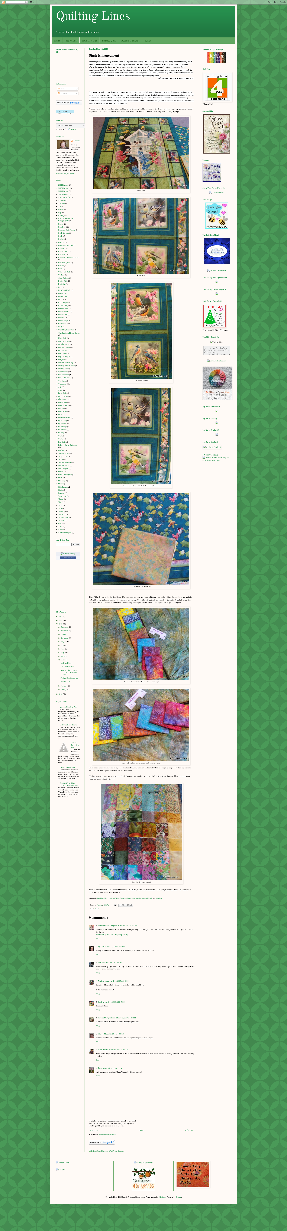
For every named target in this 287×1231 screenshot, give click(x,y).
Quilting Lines (93, 17)
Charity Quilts (63, 251)
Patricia (77, 141)
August (64, 641)
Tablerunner (62, 496)
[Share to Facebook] (128, 905)
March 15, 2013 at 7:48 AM (114, 1034)
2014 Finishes (63, 191)
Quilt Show (62, 429)
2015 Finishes (63, 194)
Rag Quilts (62, 442)
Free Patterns (71, 40)
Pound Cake (62, 411)
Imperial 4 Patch (64, 341)
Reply (98, 938)
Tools (60, 505)
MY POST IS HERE (210, 455)
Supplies (61, 493)
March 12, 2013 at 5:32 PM (128, 925)
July (62, 645)
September (65, 638)
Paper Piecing (63, 396)
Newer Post (94, 1130)
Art (59, 206)
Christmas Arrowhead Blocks (68, 257)
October (64, 634)
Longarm (61, 359)
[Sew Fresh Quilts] (216, 228)
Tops (60, 508)
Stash (60, 477)
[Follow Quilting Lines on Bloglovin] (102, 1144)
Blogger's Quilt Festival (66, 230)
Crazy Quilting (63, 278)
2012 (61, 694)
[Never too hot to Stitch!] (217, 263)
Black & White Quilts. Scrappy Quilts (66, 219)
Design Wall (62, 281)
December (64, 627)
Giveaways (62, 323)
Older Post (189, 1130)
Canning (61, 242)
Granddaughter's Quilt (66, 329)
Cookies (61, 275)
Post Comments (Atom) (107, 1134)
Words (60, 529)
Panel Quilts (62, 393)
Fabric (97, 909)
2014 (61, 620)
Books (60, 236)
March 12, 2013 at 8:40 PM (119, 981)
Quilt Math (62, 423)
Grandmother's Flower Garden (69, 333)
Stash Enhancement (67, 666)
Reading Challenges (130, 40)
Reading (61, 450)
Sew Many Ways (102, 898)
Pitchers (61, 408)
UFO (60, 523)
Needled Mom (103, 981)
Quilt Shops (62, 426)
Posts (61, 88)
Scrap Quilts (62, 456)
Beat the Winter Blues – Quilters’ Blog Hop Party (69, 672)
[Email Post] (115, 905)
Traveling (61, 511)
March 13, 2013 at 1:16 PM (126, 1017)
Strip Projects (63, 487)
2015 (61, 616)
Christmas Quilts (64, 262)
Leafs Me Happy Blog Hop (75, 744)
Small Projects (63, 468)
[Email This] (119, 905)
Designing (62, 284)
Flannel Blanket (63, 311)
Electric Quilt (63, 296)
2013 (61, 624)
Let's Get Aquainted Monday (144, 898)
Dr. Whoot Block (64, 290)
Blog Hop (61, 227)
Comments (63, 93)
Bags (60, 212)
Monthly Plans (63, 368)
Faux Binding (63, 305)
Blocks (60, 224)
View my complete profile (65, 173)
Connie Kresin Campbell (107, 925)
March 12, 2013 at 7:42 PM (115, 946)
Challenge (61, 248)
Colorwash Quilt (64, 272)
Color (60, 268)
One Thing (62, 381)
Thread (60, 499)
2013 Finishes (63, 188)
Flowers (61, 317)
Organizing (62, 384)
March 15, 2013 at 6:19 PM (112, 1068)
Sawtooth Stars (63, 453)
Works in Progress (64, 532)
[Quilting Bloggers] (143, 1162)
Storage (61, 483)
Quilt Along (62, 420)
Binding (61, 215)
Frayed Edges (63, 320)
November (65, 630)
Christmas (61, 254)
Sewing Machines (64, 462)
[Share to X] (125, 905)
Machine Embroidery (65, 362)
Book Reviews (63, 233)
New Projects (63, 371)
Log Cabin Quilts (64, 356)
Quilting (61, 432)
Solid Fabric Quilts (65, 474)
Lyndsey (101, 946)
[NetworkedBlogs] (68, 553)
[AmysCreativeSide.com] (216, 361)
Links (148, 40)
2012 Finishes (63, 185)
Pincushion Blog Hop (67, 767)
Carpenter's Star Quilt (66, 245)
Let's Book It (62, 350)
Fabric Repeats (63, 302)
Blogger (178, 1197)
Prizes (60, 414)
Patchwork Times (114, 898)
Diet (59, 287)
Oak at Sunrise (63, 374)
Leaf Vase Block (64, 347)
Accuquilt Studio (64, 197)
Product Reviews (64, 417)
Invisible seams (63, 344)
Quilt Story (159, 898)
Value (60, 526)
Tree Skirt (61, 514)
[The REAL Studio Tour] (216, 270)
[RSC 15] (216, 62)
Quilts (60, 436)
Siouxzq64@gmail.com (106, 1017)
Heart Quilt (62, 338)
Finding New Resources (69, 678)
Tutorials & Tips (89, 40)
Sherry (100, 1034)
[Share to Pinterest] (131, 905)
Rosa (100, 1068)
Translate (74, 129)
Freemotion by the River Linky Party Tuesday (112, 934)
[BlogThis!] (122, 905)
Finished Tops (63, 308)
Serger (60, 459)
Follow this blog (68, 558)
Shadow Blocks (64, 465)
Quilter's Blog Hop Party (68, 707)
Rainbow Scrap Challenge (67, 445)
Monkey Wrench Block (66, 365)
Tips (59, 502)
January (64, 689)
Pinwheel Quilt (63, 405)
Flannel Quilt (63, 314)
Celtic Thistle (103, 1049)
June (63, 649)
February (64, 686)
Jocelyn (101, 1002)
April (63, 656)
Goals (60, 327)
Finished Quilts (109, 40)
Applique (61, 203)
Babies (60, 209)
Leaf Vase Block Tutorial (68, 725)
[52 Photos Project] (216, 192)
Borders (61, 239)
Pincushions (62, 402)
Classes (61, 265)
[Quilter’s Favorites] (217, 399)
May (63, 652)
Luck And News (66, 663)
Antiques (61, 200)
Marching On (65, 681)
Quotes (60, 439)
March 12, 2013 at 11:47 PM (115, 1002)
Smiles (60, 471)
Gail (99, 962)
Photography (62, 399)
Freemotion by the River (127, 898)
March (63, 659)
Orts (59, 387)
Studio (60, 490)
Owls (60, 390)
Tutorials (61, 520)
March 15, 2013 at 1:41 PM (119, 1049)
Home (57, 40)
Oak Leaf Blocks (64, 377)
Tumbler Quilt (63, 517)
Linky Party (62, 353)
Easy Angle (62, 293)
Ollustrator (162, 1197)
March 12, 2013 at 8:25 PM (112, 962)
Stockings (61, 480)
